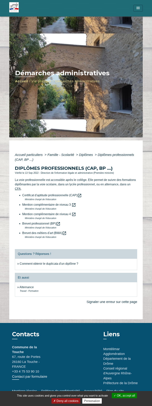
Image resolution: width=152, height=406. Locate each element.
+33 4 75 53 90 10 (25, 371)
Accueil (21, 81)
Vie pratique (42, 81)
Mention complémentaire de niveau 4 (49, 214)
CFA (18, 188)
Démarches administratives (77, 81)
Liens (111, 334)
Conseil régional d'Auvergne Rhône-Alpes (117, 373)
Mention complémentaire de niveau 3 (49, 204)
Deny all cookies (67, 400)
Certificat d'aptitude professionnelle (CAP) (52, 195)
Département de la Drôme (117, 361)
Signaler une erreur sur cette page (112, 302)
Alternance (26, 287)
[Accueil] (32, 8)
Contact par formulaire (29, 376)
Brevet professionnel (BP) (41, 223)
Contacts (25, 334)
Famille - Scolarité (61, 155)
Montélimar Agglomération (114, 351)
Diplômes (86, 155)
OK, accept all (125, 395)
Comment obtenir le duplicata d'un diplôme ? (49, 263)
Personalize (92, 400)
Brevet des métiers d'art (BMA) (44, 233)
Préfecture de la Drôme (120, 383)
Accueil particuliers (29, 155)
